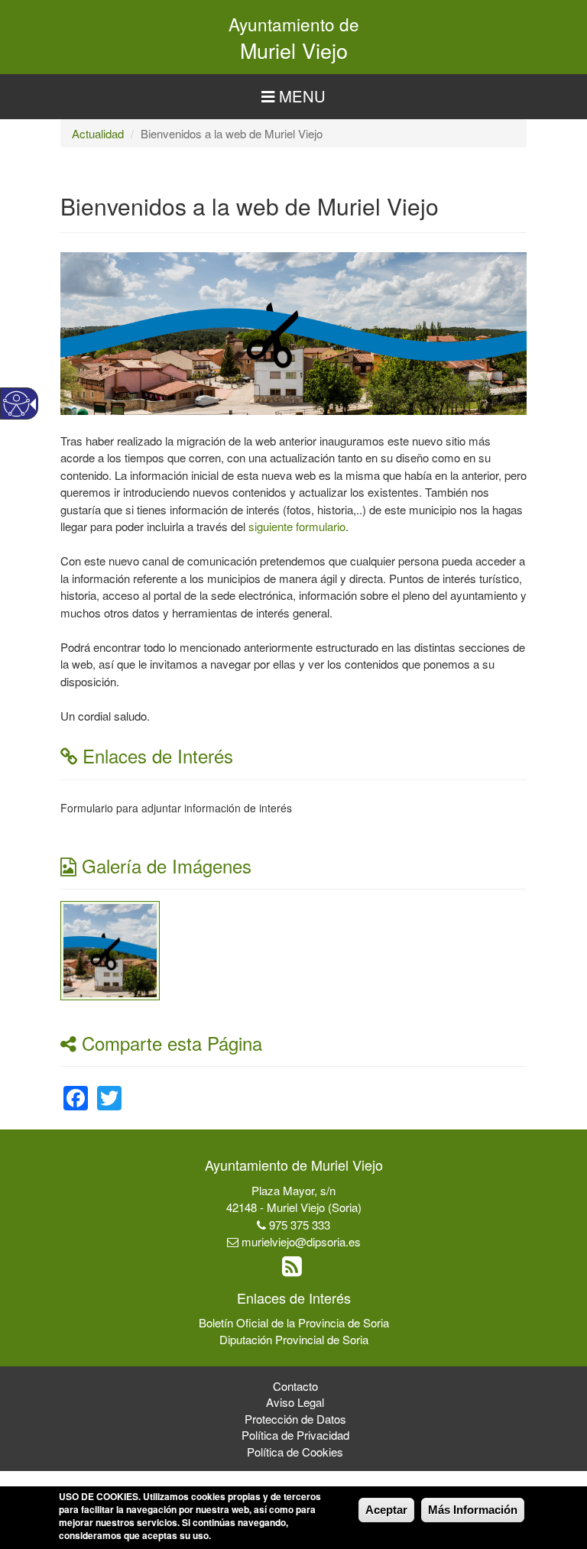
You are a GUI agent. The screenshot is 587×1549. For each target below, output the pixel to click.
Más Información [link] (472, 1509)
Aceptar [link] (386, 1509)
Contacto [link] (295, 1386)
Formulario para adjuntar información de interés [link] (176, 807)
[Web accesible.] (16, 404)
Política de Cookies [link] (295, 1452)
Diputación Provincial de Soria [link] (293, 1339)
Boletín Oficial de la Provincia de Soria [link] (294, 1322)
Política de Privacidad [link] (295, 1435)
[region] (293, 96)
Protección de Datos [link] (295, 1419)
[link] (110, 949)
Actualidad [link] (98, 133)
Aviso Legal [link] (295, 1402)
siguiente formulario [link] (296, 526)
